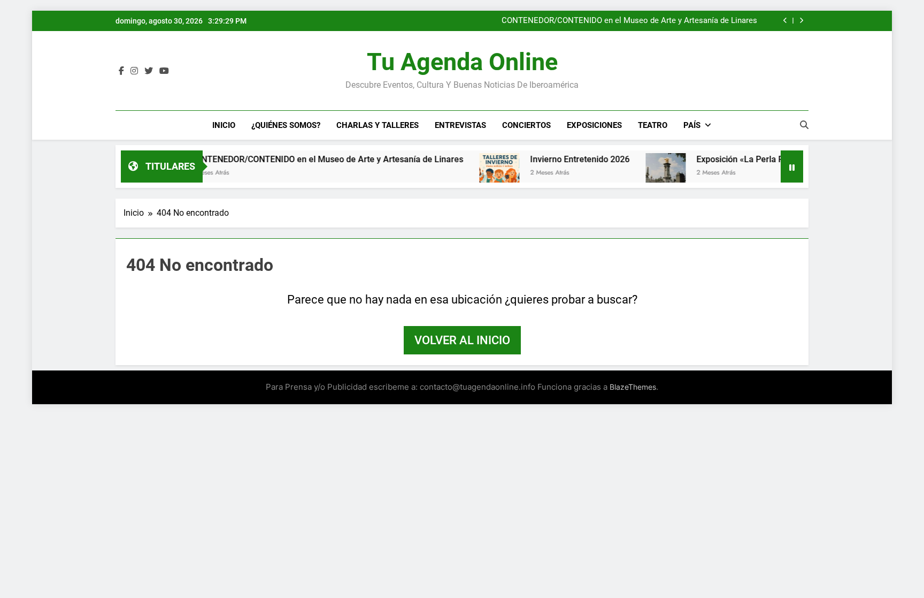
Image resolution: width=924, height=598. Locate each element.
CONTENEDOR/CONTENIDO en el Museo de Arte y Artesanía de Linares (629, 21)
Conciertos (526, 125)
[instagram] (134, 71)
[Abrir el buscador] (804, 124)
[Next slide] (801, 20)
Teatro (652, 125)
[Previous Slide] (785, 20)
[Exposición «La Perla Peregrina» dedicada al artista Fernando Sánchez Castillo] (650, 173)
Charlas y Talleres (377, 125)
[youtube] (164, 71)
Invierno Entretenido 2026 (564, 159)
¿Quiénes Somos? (285, 125)
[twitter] (148, 71)
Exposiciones (594, 125)
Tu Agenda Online (462, 62)
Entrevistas (460, 125)
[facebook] (121, 71)
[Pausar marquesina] (792, 166)
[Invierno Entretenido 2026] (484, 173)
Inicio (223, 125)
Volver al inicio (462, 340)
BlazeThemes (633, 386)
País (691, 125)
